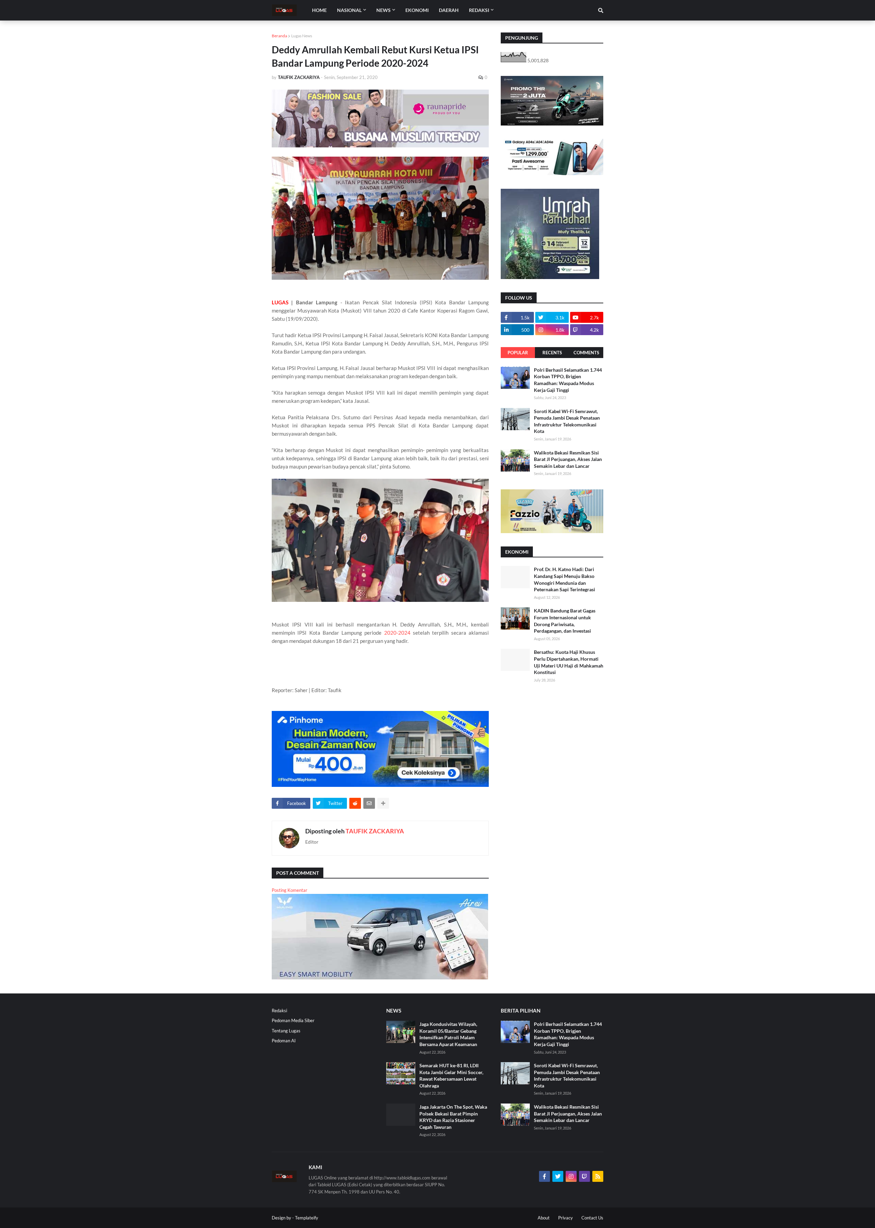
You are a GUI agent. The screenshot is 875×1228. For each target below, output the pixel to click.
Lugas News (301, 35)
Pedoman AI (284, 1040)
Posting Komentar (289, 890)
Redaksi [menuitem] (479, 10)
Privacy (565, 1217)
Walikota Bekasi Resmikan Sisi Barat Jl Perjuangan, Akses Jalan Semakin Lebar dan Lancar (568, 459)
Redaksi (279, 1010)
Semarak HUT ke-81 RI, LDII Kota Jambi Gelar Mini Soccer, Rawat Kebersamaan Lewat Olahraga (451, 1075)
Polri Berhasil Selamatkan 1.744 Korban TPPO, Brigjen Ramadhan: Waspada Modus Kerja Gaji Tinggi (568, 380)
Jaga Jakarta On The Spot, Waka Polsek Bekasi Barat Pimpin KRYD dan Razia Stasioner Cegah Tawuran (453, 1117)
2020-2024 (397, 633)
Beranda (279, 35)
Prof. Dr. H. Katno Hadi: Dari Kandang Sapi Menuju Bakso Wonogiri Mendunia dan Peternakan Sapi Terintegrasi (564, 579)
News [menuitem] (383, 10)
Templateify (306, 1217)
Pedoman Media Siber (293, 1020)
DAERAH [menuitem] (449, 10)
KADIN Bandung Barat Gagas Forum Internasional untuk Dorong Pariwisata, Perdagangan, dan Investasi (564, 621)
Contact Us (592, 1217)
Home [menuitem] (319, 10)
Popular (518, 352)
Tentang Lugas (286, 1030)
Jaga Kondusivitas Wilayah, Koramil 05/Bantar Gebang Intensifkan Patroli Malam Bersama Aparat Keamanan (448, 1034)
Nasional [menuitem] (349, 10)
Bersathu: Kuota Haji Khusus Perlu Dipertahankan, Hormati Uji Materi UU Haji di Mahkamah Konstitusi (568, 662)
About (544, 1217)
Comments (586, 352)
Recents (552, 352)
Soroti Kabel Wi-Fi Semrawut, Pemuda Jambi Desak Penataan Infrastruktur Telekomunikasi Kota (567, 421)
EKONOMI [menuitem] (417, 10)
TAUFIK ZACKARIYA (375, 831)
